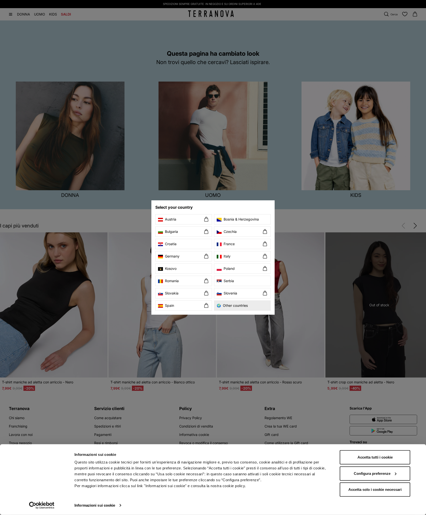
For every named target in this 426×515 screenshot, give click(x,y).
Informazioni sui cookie (94, 505)
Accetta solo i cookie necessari (375, 489)
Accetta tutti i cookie (375, 457)
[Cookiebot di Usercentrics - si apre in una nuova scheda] (41, 505)
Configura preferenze (372, 473)
